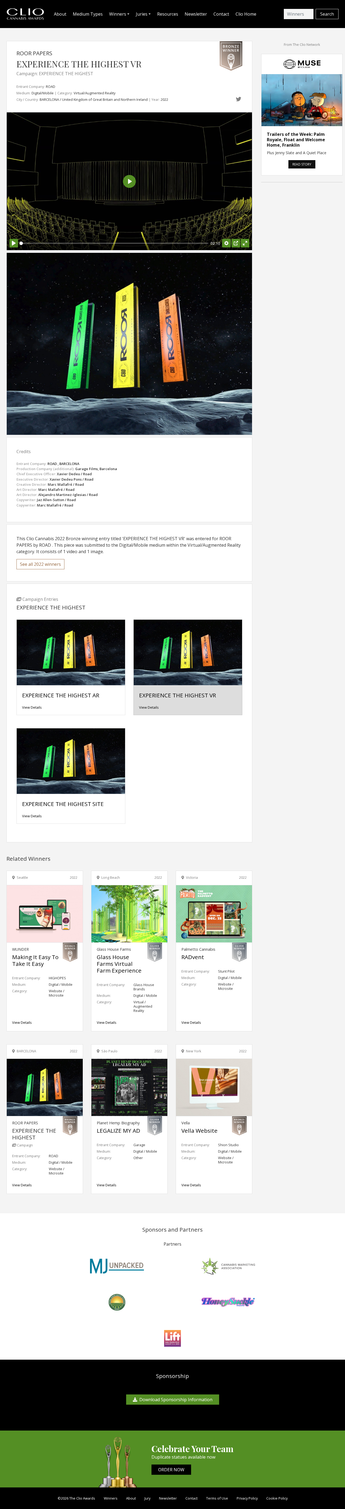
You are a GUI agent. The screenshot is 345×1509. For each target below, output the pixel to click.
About (60, 14)
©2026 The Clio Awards (76, 1498)
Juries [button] (141, 14)
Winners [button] (117, 14)
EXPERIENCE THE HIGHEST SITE (63, 804)
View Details (32, 707)
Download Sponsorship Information (175, 1400)
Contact (221, 14)
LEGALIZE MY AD (118, 1130)
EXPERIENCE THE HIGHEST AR (60, 695)
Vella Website (199, 1130)
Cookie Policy (277, 1498)
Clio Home (246, 14)
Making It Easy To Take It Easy (35, 960)
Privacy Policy (247, 1498)
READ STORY (301, 164)
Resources (167, 14)
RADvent (192, 957)
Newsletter (196, 14)
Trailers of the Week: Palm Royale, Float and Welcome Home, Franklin (296, 139)
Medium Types (88, 14)
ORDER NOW (171, 1470)
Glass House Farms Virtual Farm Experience (119, 963)
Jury (147, 1498)
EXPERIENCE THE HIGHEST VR (177, 695)
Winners (111, 1498)
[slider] (113, 243)
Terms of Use (217, 1498)
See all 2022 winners (40, 564)
